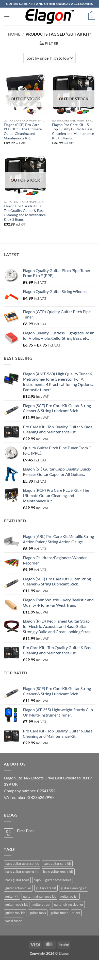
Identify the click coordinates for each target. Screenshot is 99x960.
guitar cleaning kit (74, 888)
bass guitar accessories (22, 863)
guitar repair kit (16, 904)
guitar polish (69, 896)
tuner (76, 913)
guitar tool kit (15, 913)
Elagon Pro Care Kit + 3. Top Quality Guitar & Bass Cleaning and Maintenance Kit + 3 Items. (25, 212)
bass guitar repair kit (58, 872)
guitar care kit (46, 888)
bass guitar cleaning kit (22, 872)
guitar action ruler (18, 888)
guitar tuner (59, 913)
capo (37, 880)
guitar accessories (58, 880)
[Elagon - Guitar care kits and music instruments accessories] (49, 16)
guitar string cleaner (68, 904)
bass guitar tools (17, 880)
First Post (25, 830)
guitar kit (12, 896)
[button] (7, 16)
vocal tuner (13, 921)
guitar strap (41, 904)
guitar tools (37, 913)
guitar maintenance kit (39, 896)
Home (14, 34)
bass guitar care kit (57, 863)
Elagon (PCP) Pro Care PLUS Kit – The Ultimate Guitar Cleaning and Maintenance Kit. (23, 131)
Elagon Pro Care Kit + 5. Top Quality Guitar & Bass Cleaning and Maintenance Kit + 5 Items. (73, 131)
